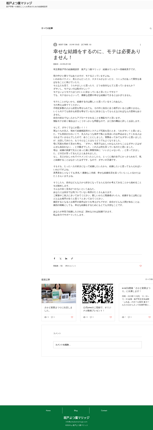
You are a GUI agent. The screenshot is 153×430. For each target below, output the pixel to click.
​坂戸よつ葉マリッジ (19, 3)
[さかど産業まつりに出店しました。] (58, 293)
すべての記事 (47, 28)
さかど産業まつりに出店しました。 (58, 309)
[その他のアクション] (140, 44)
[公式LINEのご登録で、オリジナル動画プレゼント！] (97, 293)
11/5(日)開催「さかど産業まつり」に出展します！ (136, 290)
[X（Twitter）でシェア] (60, 258)
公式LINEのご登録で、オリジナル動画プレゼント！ (97, 309)
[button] (151, 28)
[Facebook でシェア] (54, 258)
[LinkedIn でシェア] (66, 258)
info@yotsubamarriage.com (76, 422)
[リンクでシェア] (72, 258)
